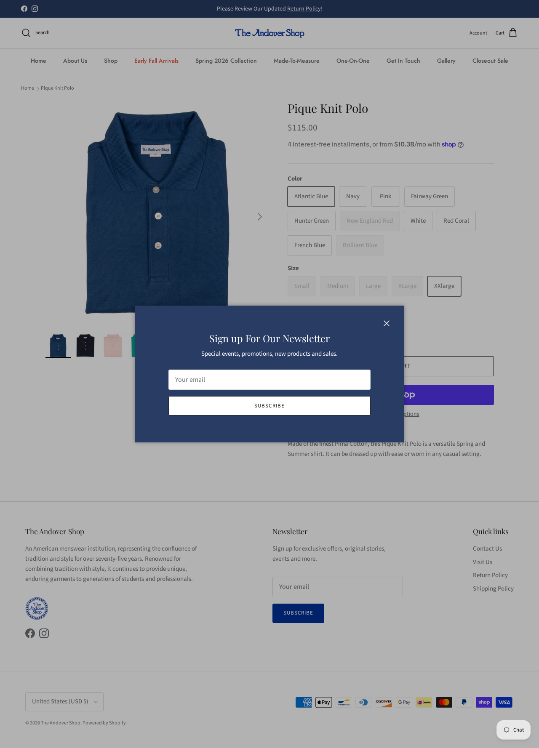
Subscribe (269, 406)
